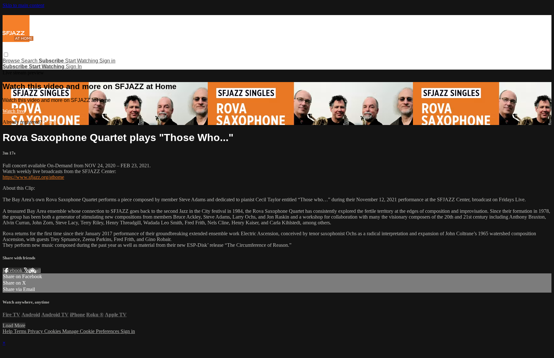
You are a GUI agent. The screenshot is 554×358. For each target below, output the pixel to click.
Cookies (53, 331)
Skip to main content (23, 5)
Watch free (13, 111)
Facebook (13, 270)
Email (35, 270)
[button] (6, 55)
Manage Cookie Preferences (91, 331)
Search (30, 60)
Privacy (36, 331)
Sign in (107, 60)
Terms (21, 331)
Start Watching (82, 60)
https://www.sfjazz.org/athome (33, 177)
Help (8, 331)
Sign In (74, 66)
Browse (12, 60)
